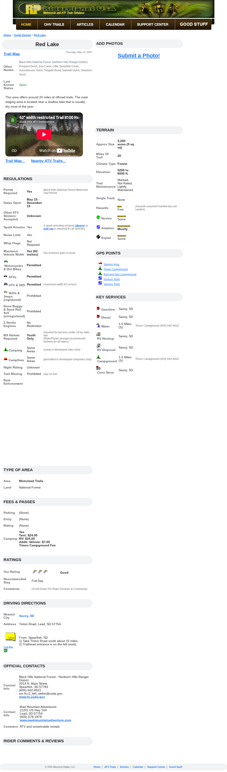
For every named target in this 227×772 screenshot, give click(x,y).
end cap (48, 228)
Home (7, 35)
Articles (124, 767)
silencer (80, 225)
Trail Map (12, 54)
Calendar (138, 767)
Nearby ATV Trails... (48, 161)
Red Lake (40, 35)
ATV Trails (110, 767)
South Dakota (22, 35)
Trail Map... (15, 161)
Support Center (156, 767)
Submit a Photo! (139, 55)
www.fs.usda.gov (32, 697)
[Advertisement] (47, 428)
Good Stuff (175, 767)
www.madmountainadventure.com (45, 720)
